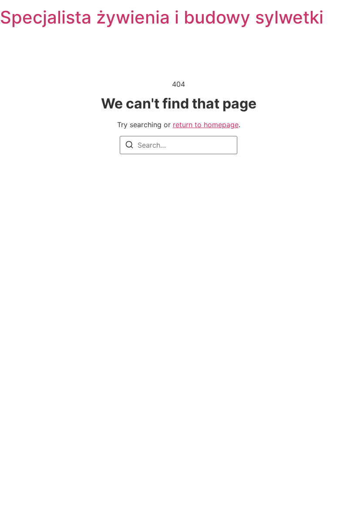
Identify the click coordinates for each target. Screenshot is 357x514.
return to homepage (206, 124)
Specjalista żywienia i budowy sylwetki (161, 17)
